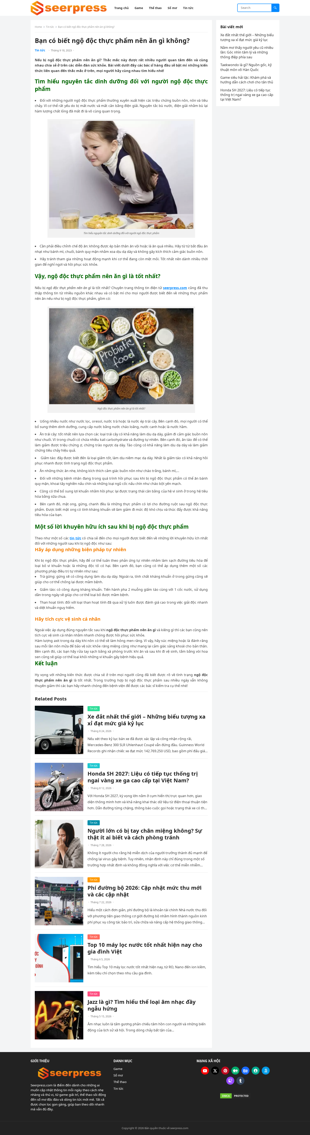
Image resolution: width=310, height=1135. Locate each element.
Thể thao (120, 1082)
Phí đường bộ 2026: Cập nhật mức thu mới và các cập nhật (145, 891)
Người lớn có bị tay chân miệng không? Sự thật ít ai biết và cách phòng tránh (145, 834)
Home (38, 27)
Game (118, 1069)
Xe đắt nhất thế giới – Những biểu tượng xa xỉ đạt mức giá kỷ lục (146, 720)
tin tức (75, 538)
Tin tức (50, 27)
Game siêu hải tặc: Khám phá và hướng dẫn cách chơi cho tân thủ (247, 79)
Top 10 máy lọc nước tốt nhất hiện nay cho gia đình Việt (145, 948)
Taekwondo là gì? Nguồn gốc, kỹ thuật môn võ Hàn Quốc (246, 67)
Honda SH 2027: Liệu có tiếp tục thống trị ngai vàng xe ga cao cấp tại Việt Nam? (143, 777)
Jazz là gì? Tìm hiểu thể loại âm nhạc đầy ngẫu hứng (142, 1005)
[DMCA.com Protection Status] (236, 1096)
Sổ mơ (118, 1075)
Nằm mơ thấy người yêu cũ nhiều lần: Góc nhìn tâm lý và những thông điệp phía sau (246, 52)
